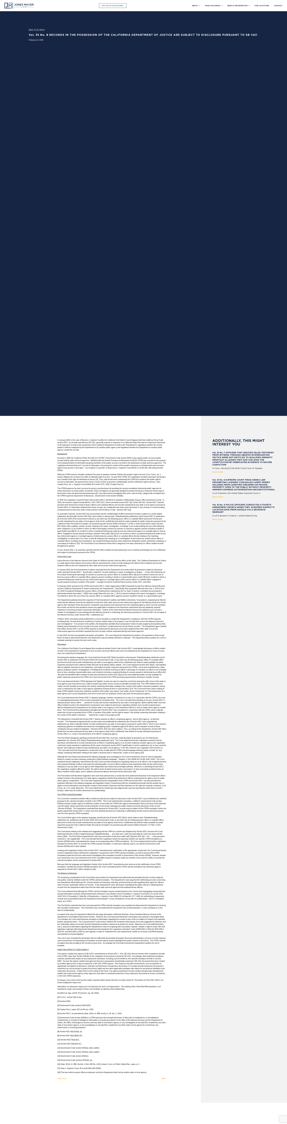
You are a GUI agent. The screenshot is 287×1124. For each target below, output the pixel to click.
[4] (92, 491)
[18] (77, 882)
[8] (73, 531)
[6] (131, 502)
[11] (164, 672)
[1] (103, 440)
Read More (217, 472)
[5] (97, 493)
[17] (64, 839)
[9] (112, 534)
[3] (97, 479)
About (195, 6)
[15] (142, 753)
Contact (278, 6)
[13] (131, 689)
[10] (78, 543)
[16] (134, 772)
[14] (118, 715)
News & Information (237, 6)
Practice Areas (212, 6)
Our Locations (261, 6)
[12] (138, 684)
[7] (93, 519)
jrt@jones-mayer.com (72, 982)
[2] (134, 460)
